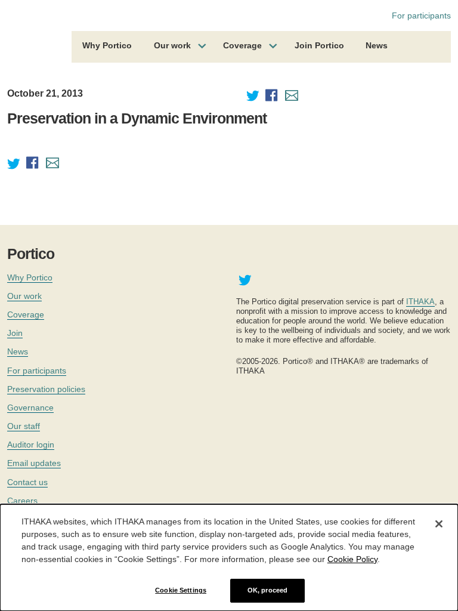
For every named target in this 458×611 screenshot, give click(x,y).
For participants (421, 15)
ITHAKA (420, 301)
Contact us (27, 482)
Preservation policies (46, 389)
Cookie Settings (180, 590)
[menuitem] (107, 47)
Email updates (34, 463)
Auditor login (30, 444)
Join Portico (319, 45)
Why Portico (107, 45)
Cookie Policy (352, 559)
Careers (22, 500)
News (377, 45)
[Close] (439, 524)
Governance (30, 407)
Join (15, 333)
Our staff (23, 426)
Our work (172, 45)
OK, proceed (267, 590)
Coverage (242, 45)
